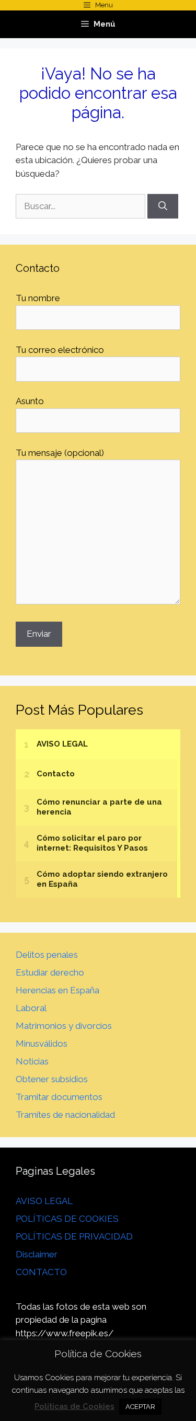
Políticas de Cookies (74, 1406)
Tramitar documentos (59, 1097)
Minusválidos (41, 1043)
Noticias (32, 1061)
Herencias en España (57, 990)
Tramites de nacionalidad (65, 1114)
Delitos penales (47, 954)
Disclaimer (36, 1254)
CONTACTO (41, 1272)
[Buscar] (162, 206)
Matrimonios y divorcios (64, 1026)
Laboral (31, 1008)
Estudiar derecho (50, 972)
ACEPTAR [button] (140, 1407)
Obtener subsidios (52, 1079)
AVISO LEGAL (44, 1201)
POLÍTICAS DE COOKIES (67, 1218)
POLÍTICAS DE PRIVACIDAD (74, 1236)
